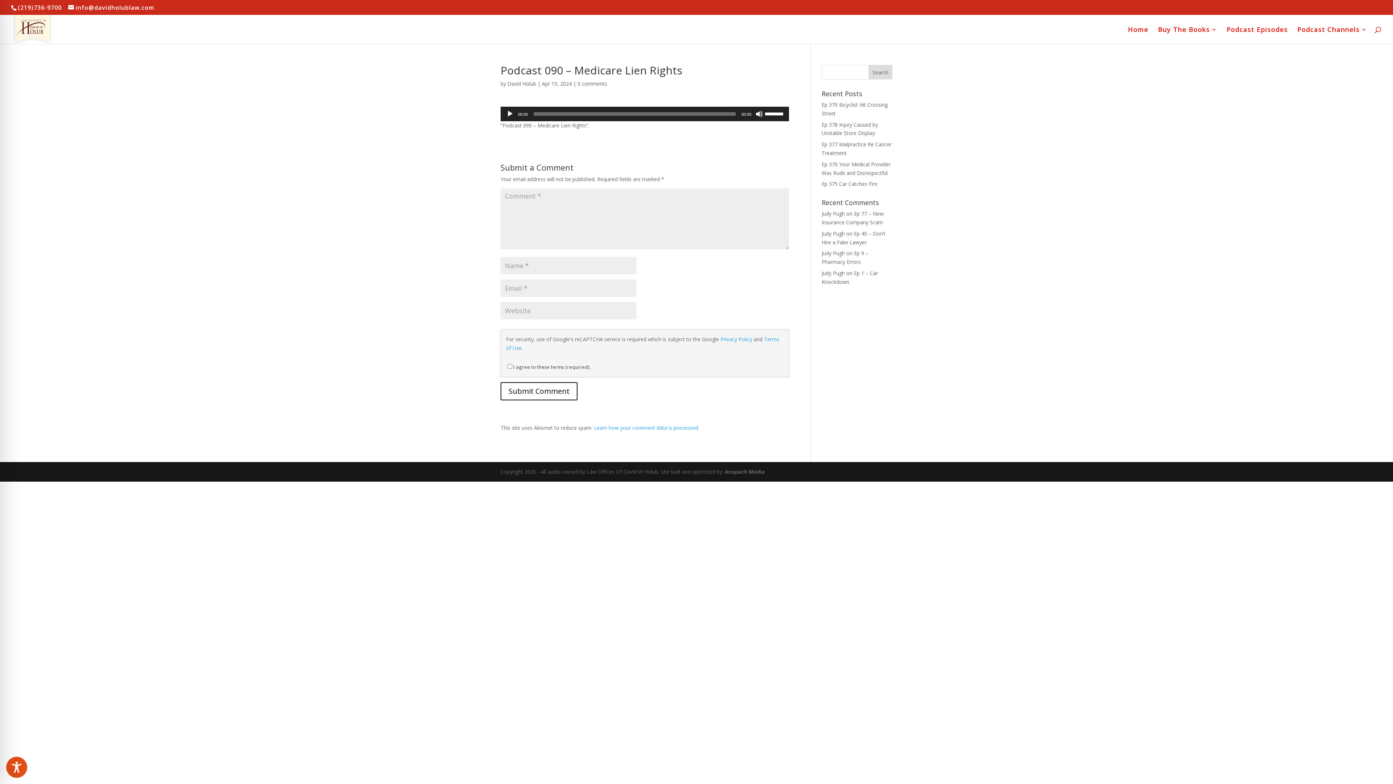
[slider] (775, 113)
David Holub (522, 83)
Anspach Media (745, 471)
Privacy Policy (736, 339)
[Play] (510, 114)
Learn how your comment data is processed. (646, 427)
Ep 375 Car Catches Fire (850, 183)
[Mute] (759, 114)
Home (1138, 30)
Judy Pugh (833, 213)
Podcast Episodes (1257, 30)
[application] (645, 114)
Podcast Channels (1328, 30)
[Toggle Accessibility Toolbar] (16, 767)
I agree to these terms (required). (552, 367)
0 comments (592, 83)
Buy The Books (1184, 30)
